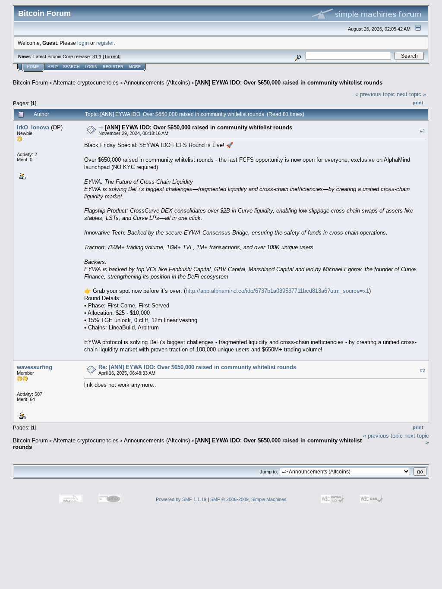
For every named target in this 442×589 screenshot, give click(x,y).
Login (91, 67)
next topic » (411, 94)
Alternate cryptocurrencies (86, 82)
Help (52, 67)
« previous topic (375, 94)
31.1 (96, 56)
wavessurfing (34, 367)
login (83, 43)
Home (33, 67)
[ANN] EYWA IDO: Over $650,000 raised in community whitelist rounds (288, 82)
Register (113, 67)
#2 (422, 370)
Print (418, 102)
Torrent (111, 56)
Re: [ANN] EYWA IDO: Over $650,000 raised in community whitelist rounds (197, 367)
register (105, 43)
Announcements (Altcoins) (157, 82)
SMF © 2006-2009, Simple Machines (248, 499)
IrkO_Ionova (33, 127)
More (135, 67)
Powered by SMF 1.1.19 (181, 499)
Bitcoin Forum (30, 82)
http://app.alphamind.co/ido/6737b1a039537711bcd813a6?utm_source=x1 (277, 291)
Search (71, 67)
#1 (422, 130)
